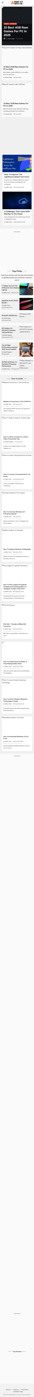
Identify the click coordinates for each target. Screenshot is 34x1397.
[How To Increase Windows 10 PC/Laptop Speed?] (17, 501)
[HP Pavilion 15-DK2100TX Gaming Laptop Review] (26, 333)
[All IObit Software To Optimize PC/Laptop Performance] (26, 365)
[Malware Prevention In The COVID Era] (17, 390)
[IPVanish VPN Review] (26, 318)
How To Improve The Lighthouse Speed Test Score (16, 175)
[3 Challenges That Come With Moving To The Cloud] (17, 200)
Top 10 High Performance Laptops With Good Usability (9, 347)
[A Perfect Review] (17, 2)
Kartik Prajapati (7, 335)
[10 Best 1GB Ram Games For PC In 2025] (17, 92)
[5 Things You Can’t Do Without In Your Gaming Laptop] (26, 289)
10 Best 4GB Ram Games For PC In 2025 (16, 31)
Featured (13, 23)
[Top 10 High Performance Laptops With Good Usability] (26, 350)
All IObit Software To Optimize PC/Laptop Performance (9, 364)
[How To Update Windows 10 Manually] (17, 538)
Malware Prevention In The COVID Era (17, 401)
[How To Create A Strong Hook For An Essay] (17, 463)
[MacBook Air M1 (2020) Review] (26, 304)
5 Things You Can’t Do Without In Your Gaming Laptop (10, 288)
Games (6, 23)
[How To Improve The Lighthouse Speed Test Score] (17, 163)
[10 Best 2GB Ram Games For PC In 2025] (17, 55)
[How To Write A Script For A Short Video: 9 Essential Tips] (17, 426)
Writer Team (9, 187)
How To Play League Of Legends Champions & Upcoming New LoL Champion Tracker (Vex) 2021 (15, 587)
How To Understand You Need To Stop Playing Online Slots (15, 662)
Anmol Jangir (11, 38)
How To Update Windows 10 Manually (17, 549)
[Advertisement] (17, 135)
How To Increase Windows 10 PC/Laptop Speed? (14, 513)
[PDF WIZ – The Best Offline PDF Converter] (17, 613)
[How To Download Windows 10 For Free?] (17, 725)
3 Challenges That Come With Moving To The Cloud (17, 212)
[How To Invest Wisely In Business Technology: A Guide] (17, 688)
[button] (3, 2)
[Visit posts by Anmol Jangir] (4, 39)
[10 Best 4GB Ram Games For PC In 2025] (17, 15)
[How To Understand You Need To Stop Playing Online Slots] (17, 650)
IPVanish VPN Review (9, 315)
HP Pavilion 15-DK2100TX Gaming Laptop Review (8, 330)
